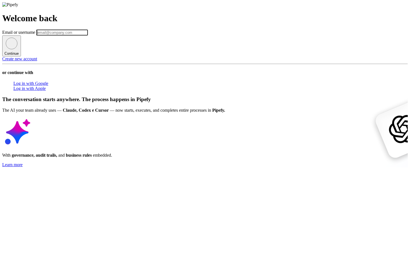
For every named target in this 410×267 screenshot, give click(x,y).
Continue (11, 53)
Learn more (12, 164)
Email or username (19, 32)
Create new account (19, 58)
